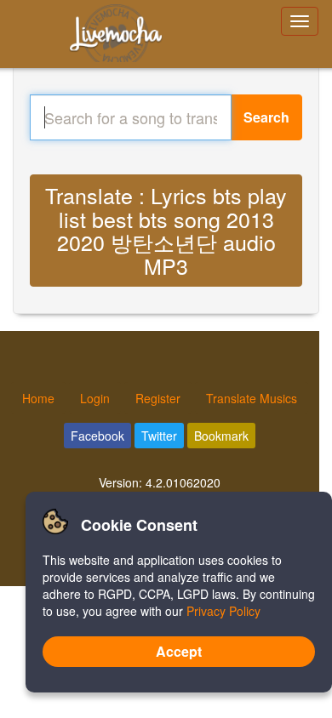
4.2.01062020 (183, 482)
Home (38, 398)
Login (95, 398)
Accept (179, 651)
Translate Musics (251, 398)
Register (157, 398)
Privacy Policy (223, 610)
